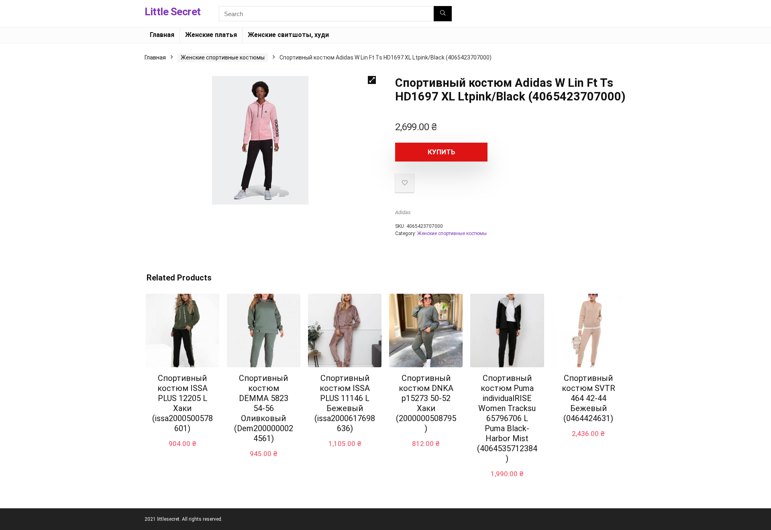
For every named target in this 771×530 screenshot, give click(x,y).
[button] (372, 80)
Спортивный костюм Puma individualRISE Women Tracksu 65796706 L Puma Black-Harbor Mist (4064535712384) (507, 418)
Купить (441, 152)
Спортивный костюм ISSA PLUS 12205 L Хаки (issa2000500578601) (182, 403)
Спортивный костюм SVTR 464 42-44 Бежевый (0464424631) (588, 398)
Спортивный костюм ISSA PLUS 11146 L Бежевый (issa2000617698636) (344, 403)
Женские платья (211, 35)
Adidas (403, 212)
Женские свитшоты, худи (288, 35)
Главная (162, 35)
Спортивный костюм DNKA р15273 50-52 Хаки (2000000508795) (426, 403)
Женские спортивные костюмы (223, 57)
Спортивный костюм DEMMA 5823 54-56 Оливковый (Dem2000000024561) (263, 408)
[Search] (443, 13)
